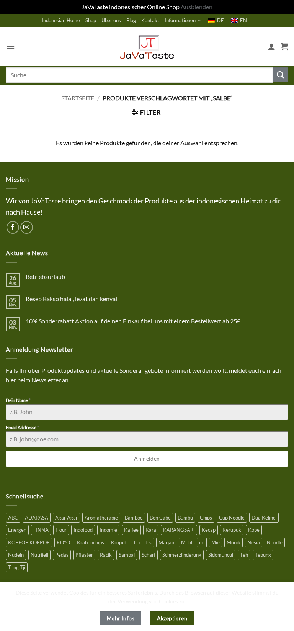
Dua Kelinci (264, 518)
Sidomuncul (220, 555)
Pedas (62, 555)
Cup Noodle (232, 518)
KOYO (63, 542)
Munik (233, 542)
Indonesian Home (61, 20)
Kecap (209, 530)
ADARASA (36, 518)
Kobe (254, 530)
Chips (206, 518)
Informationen (180, 20)
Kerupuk (231, 530)
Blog (131, 20)
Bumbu (185, 518)
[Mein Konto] (271, 46)
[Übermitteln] (280, 74)
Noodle (275, 542)
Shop (90, 20)
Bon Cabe (160, 518)
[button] (10, 46)
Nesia (253, 542)
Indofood (83, 530)
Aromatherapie (101, 518)
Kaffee (131, 530)
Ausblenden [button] (196, 6)
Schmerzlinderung (181, 555)
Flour (61, 530)
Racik (106, 555)
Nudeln (16, 555)
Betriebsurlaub (45, 276)
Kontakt (150, 20)
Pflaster (84, 555)
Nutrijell (39, 555)
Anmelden (147, 458)
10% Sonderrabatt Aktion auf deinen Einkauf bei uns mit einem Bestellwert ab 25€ (133, 321)
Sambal (127, 555)
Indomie (108, 530)
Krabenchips (90, 542)
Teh (244, 555)
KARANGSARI (179, 530)
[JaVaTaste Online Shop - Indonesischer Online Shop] (147, 46)
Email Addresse (22, 427)
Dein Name (18, 400)
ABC (13, 518)
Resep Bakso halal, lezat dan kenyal (71, 298)
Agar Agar (66, 518)
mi (201, 542)
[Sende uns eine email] (26, 227)
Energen (17, 530)
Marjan (166, 542)
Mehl (186, 542)
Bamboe (134, 518)
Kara (150, 530)
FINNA (41, 530)
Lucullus (143, 542)
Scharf (148, 555)
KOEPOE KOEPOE (29, 542)
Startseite (77, 98)
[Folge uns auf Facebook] (13, 227)
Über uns (111, 20)
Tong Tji (16, 567)
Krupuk (119, 542)
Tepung (263, 555)
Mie (215, 542)
